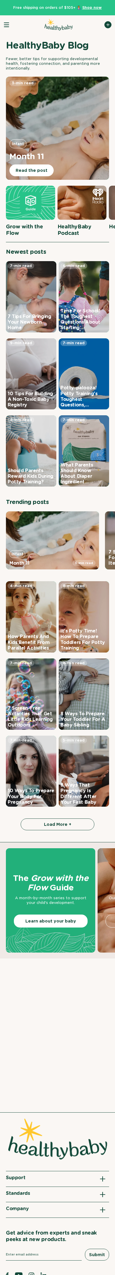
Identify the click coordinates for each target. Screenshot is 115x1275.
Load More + (57, 824)
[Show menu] (6, 25)
